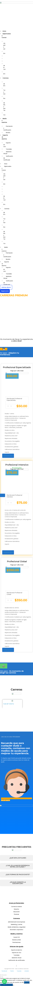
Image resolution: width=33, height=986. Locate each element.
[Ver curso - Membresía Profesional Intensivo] (17, 481)
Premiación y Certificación (8, 128)
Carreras (6, 78)
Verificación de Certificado (8, 158)
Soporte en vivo (7, 144)
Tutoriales (9, 149)
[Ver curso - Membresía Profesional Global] (17, 578)
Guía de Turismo (8, 704)
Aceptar (27, 982)
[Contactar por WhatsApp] (4, 981)
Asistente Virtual (7, 152)
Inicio (4, 31)
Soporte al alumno (5, 263)
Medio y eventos (5, 249)
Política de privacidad (6, 985)
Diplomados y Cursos (6, 168)
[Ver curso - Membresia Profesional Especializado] (17, 384)
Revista (8, 132)
